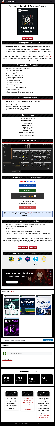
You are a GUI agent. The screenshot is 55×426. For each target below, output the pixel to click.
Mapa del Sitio (27, 400)
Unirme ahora (49, 340)
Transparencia (27, 409)
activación (48, 56)
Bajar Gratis (33, 247)
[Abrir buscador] (47, 1)
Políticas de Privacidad (27, 402)
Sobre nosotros (27, 405)
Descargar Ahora (27, 38)
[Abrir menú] (50, 1)
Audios (13, 292)
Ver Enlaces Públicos (28, 185)
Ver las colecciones (11, 282)
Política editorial (27, 407)
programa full (37, 49)
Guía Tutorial (29, 212)
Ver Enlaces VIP (28, 190)
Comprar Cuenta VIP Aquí (27, 207)
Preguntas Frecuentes (27, 398)
